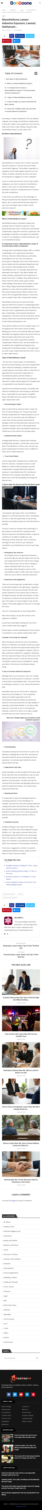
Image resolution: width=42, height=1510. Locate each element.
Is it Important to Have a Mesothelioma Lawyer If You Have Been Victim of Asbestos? (20, 90)
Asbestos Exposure (9, 894)
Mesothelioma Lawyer (10, 897)
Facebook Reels (27, 1418)
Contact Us (25, 1406)
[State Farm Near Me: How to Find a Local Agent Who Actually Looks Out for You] (7, 1438)
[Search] (40, 3)
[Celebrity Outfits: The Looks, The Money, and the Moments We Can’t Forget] (7, 1448)
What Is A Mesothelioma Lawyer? (19, 83)
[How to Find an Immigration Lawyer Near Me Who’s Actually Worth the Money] (21, 1091)
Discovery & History (11, 1254)
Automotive (8, 1236)
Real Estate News (10, 1305)
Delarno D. (18, 918)
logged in (14, 1200)
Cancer (6, 1250)
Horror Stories (9, 1287)
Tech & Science (9, 1319)
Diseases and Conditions (12, 1259)
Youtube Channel (27, 1415)
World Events (8, 1342)
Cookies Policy (6, 1415)
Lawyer (20, 894)
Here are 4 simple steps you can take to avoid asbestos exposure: (20, 110)
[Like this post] (12, 36)
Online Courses (27, 1421)
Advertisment (6, 1409)
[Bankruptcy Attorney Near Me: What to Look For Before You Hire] (21, 1055)
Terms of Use (6, 1418)
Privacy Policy (26, 1412)
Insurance (7, 1291)
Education (7, 1264)
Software (7, 1310)
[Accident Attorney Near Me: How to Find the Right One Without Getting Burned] (21, 982)
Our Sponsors (6, 1412)
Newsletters (5, 1421)
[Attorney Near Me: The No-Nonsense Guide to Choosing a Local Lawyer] (21, 1164)
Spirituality (7, 1314)
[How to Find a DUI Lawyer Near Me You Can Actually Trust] (21, 1018)
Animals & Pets (9, 1227)
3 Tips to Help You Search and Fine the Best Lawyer (20, 103)
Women (6, 1337)
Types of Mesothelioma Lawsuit (19, 97)
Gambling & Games (10, 1277)
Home (4, 10)
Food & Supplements (11, 1273)
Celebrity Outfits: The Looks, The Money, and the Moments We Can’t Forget (25, 1447)
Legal (21, 10)
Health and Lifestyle (11, 1282)
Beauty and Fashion (10, 1240)
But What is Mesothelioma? (17, 79)
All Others (13, 10)
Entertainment (9, 1268)
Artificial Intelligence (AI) (12, 1231)
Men (5, 1300)
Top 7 (6, 1324)
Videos (6, 1333)
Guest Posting (6, 1406)
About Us (25, 1409)
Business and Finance (11, 1245)
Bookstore (5, 1424)
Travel (6, 1328)
